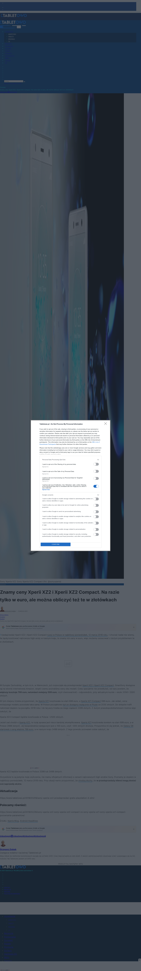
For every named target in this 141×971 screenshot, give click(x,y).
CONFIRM (55, 544)
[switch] (96, 464)
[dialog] (70, 485)
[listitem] (70, 460)
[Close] (106, 424)
